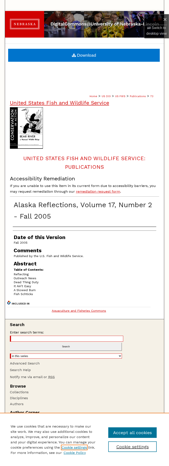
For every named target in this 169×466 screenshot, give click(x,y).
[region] (84, 439)
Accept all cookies (132, 432)
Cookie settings (74, 447)
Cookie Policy (75, 453)
